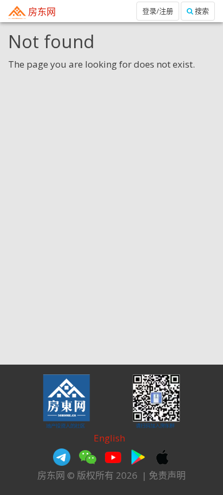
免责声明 (167, 475)
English (109, 438)
